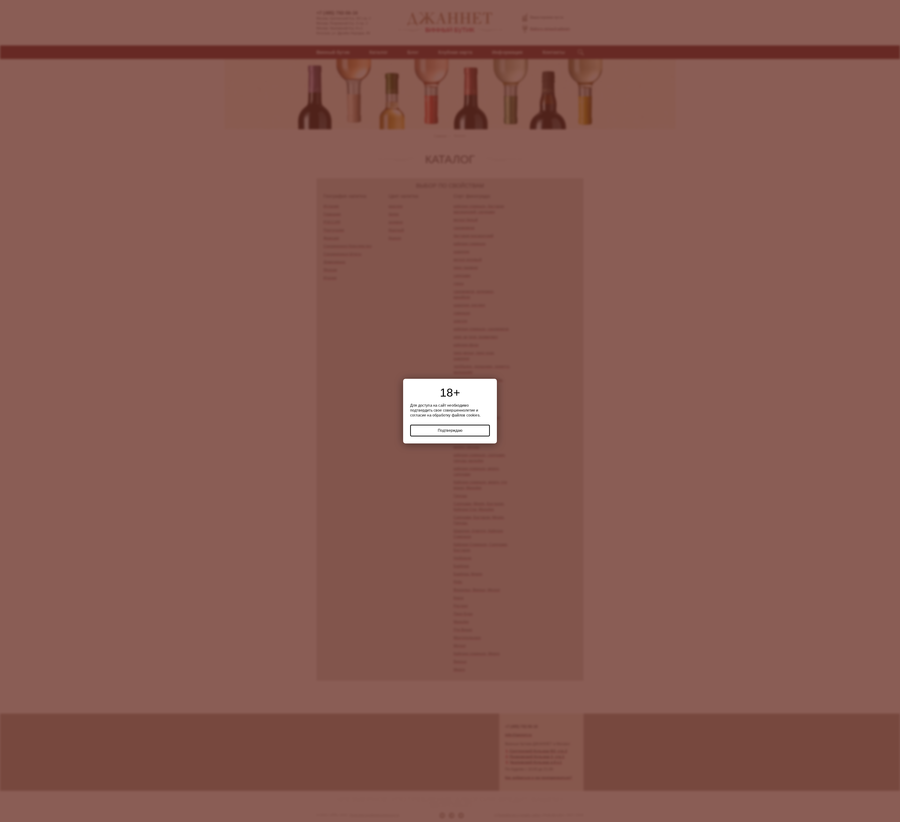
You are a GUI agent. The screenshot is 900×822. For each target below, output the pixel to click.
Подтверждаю (450, 430)
